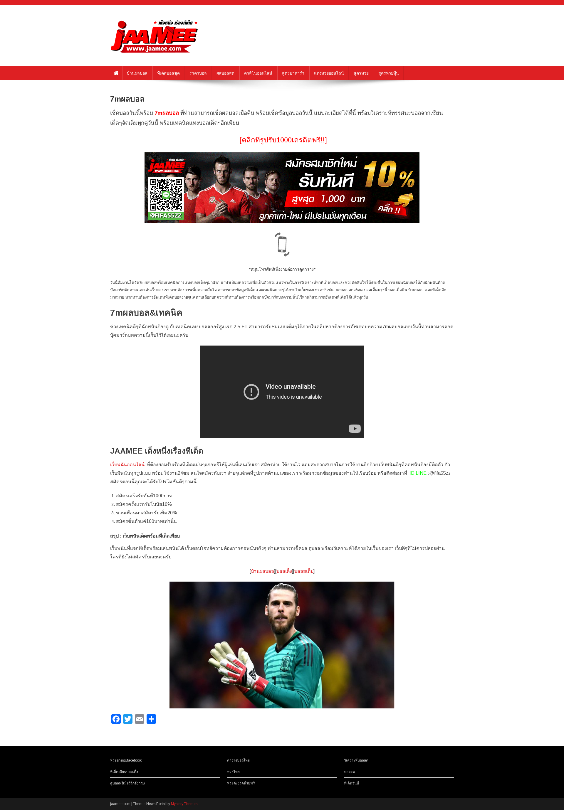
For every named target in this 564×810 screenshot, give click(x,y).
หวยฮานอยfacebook (126, 760)
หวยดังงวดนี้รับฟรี (241, 783)
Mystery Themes (184, 804)
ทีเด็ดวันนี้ (351, 783)
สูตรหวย (361, 73)
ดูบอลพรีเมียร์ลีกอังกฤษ (127, 783)
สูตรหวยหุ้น (388, 73)
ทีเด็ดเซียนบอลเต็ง (124, 772)
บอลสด (349, 772)
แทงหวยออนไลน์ (329, 73)
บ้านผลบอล (137, 73)
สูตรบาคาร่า (293, 73)
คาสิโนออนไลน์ (258, 73)
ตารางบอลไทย (238, 760)
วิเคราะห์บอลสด (356, 760)
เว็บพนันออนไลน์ (127, 464)
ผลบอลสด (225, 73)
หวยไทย (233, 772)
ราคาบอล (198, 73)
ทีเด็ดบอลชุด (168, 73)
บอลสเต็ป (303, 571)
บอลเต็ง (284, 571)
